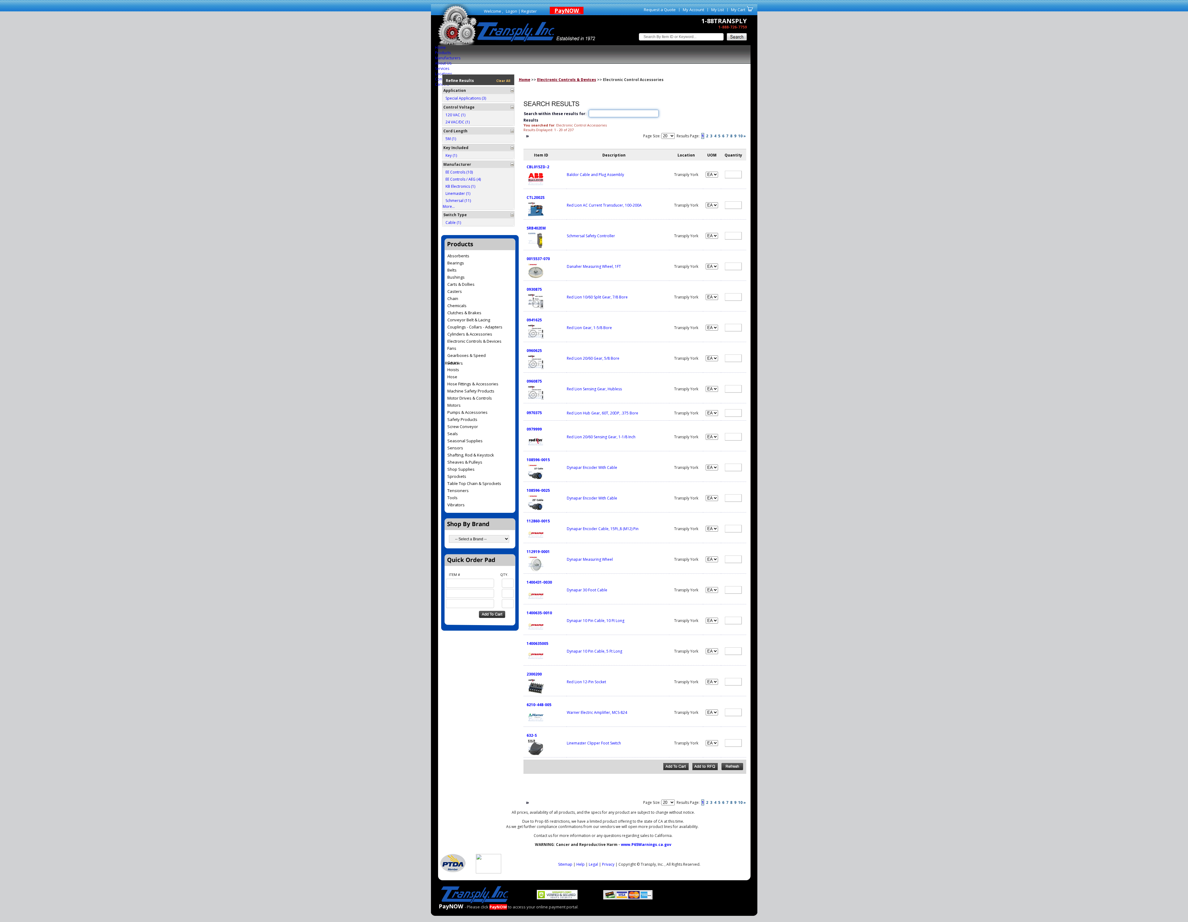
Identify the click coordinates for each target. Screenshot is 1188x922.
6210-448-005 (539, 704)
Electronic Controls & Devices (566, 79)
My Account (693, 9)
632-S (532, 735)
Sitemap (565, 864)
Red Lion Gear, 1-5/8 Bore (589, 327)
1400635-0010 (539, 612)
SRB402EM (536, 228)
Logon (511, 11)
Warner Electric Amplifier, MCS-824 (597, 712)
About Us (443, 63)
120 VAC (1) (455, 115)
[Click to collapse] (512, 90)
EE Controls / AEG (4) (463, 179)
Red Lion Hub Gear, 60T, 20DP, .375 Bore (602, 413)
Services (442, 68)
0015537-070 (538, 258)
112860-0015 (538, 521)
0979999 (534, 429)
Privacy (608, 864)
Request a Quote (660, 9)
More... (449, 206)
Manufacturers (447, 58)
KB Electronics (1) (460, 186)
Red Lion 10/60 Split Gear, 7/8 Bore (597, 297)
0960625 (534, 350)
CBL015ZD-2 (538, 166)
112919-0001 (538, 551)
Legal (593, 864)
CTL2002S (535, 197)
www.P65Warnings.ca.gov (646, 844)
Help (580, 864)
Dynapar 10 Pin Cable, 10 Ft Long (595, 620)
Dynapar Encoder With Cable (592, 467)
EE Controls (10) (459, 172)
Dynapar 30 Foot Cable (587, 590)
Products (443, 52)
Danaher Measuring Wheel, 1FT (594, 266)
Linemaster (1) (458, 193)
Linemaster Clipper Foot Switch (594, 743)
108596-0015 (538, 459)
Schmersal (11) (458, 200)
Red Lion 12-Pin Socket (586, 681)
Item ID (541, 155)
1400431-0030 (539, 582)
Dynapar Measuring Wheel (590, 559)
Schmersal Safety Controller (591, 235)
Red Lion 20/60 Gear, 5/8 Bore (593, 358)
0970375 (534, 412)
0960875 (534, 381)
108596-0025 (538, 490)
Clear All (503, 81)
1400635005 (537, 643)
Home (440, 47)
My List (717, 9)
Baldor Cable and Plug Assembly (595, 174)
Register (529, 11)
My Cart (738, 9)
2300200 (534, 674)
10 (740, 136)
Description (614, 155)
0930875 (534, 289)
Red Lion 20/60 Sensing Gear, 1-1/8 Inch (601, 437)
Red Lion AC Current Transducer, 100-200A (604, 205)
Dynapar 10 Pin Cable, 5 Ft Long (594, 651)
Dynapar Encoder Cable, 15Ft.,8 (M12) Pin (603, 528)
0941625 (534, 320)
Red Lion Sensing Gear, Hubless (594, 389)
